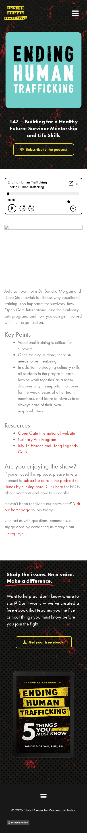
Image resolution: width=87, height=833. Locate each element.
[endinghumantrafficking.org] (15, 13)
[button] (44, 796)
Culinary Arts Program (37, 439)
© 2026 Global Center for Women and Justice (43, 810)
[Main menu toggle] (75, 13)
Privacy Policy (19, 822)
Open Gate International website (46, 433)
